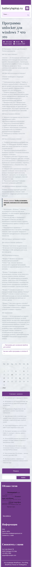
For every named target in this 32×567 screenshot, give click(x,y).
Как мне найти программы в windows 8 (15, 351)
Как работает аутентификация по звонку (16, 398)
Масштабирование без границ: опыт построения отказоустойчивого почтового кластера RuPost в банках (14, 447)
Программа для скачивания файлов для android (15, 346)
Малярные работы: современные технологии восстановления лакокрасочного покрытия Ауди (15, 460)
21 (20, 378)
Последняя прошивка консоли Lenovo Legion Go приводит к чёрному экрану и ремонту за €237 (14, 433)
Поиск (16, 471)
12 (12, 374)
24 (4, 381)
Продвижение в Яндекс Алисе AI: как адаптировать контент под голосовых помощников (14, 410)
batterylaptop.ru (12, 8)
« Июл (4, 388)
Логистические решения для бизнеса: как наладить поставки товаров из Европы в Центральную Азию (15, 440)
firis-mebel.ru (7, 516)
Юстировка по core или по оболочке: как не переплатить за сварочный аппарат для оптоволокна (15, 403)
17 (4, 378)
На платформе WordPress (12, 562)
